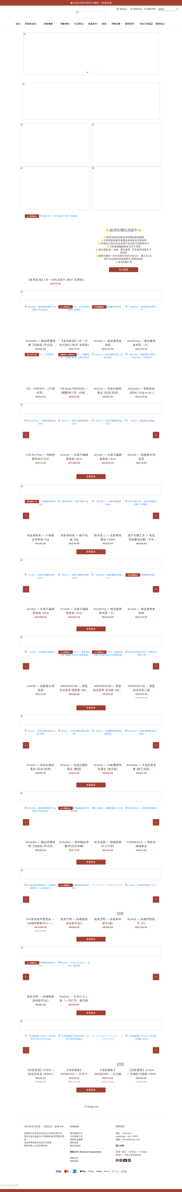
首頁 (18, 24)
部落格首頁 (30, 24)
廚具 (104, 24)
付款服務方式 (76, 1136)
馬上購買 (123, 269)
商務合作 (74, 1158)
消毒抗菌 (115, 24)
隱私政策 (74, 1142)
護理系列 (129, 24)
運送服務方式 (76, 1133)
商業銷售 (74, 1161)
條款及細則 (75, 1145)
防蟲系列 (92, 24)
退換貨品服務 (76, 1139)
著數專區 (64, 24)
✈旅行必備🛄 (146, 24)
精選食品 (160, 24)
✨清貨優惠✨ (48, 24)
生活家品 (78, 24)
